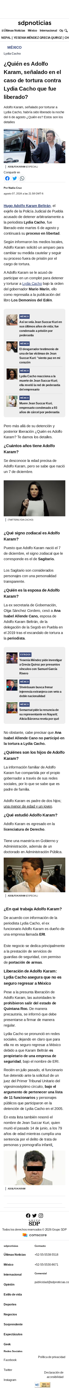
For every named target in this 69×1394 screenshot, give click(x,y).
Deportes (10, 1304)
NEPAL (6, 37)
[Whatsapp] (22, 178)
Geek (7, 1344)
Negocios (10, 1314)
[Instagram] (41, 1215)
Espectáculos (13, 1334)
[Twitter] (14, 178)
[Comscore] (35, 1234)
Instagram (10, 1379)
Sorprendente (13, 1324)
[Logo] (34, 23)
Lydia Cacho (12, 53)
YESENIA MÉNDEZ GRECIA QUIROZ (38, 37)
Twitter (8, 1369)
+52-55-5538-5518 (46, 1254)
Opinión (9, 1284)
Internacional (48, 30)
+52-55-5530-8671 (46, 1264)
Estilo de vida (13, 1294)
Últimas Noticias (14, 30)
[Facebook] (7, 178)
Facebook (10, 1360)
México (32, 30)
